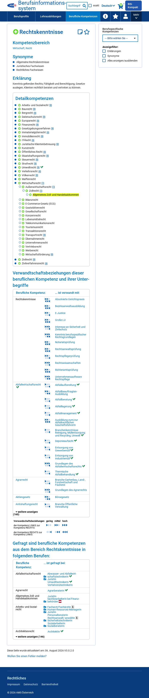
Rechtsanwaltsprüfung (68, 349)
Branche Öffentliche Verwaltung (66, 505)
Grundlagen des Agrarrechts (71, 490)
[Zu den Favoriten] (115, 16)
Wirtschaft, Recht (22, 48)
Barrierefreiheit (50, 684)
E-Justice (60, 313)
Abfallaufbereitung (65, 384)
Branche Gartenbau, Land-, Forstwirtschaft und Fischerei (70, 482)
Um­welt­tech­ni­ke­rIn (58, 582)
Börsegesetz (62, 497)
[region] (51, 45)
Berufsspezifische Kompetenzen (112, 30)
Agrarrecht (22, 479)
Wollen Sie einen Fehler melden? (27, 656)
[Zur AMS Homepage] (12, 5)
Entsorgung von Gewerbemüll (64, 449)
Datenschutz (31, 684)
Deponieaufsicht (64, 441)
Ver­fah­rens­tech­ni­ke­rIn (60, 585)
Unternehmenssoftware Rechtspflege (68, 378)
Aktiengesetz (23, 497)
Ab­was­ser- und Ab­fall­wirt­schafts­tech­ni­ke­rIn (61, 575)
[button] (136, 16)
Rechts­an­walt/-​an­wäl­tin (61, 617)
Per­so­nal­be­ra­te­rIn (58, 615)
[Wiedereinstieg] (125, 16)
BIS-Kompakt (133, 6)
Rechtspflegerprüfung (67, 356)
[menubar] (69, 16)
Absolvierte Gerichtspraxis (69, 299)
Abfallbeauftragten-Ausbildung (66, 393)
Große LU (60, 320)
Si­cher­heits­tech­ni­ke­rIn (59, 620)
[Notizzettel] (81, 32)
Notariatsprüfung (65, 342)
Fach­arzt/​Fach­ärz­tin (59, 607)
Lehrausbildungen (50, 16)
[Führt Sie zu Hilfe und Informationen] (105, 16)
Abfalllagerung (63, 406)
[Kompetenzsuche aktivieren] (120, 5)
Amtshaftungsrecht (27, 504)
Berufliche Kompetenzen (83, 16)
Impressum (13, 684)
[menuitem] (21, 16)
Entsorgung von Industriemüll (64, 457)
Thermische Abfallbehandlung (65, 473)
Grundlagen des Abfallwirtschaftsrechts (68, 465)
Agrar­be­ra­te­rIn (56, 590)
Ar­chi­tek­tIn (54, 631)
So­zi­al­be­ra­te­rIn (56, 626)
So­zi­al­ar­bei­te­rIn (56, 623)
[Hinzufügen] (16, 30)
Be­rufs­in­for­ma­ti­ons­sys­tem (42, 5)
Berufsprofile (21, 16)
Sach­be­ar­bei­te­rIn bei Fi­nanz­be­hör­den (63, 600)
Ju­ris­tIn (51, 579)
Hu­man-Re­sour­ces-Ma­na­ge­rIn (64, 609)
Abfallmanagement (66, 413)
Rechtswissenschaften (68, 362)
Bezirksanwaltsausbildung (70, 306)
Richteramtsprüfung (66, 369)
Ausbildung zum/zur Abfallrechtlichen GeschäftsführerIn (66, 422)
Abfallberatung (63, 399)
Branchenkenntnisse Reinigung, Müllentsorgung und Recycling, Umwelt (70, 433)
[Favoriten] (87, 32)
